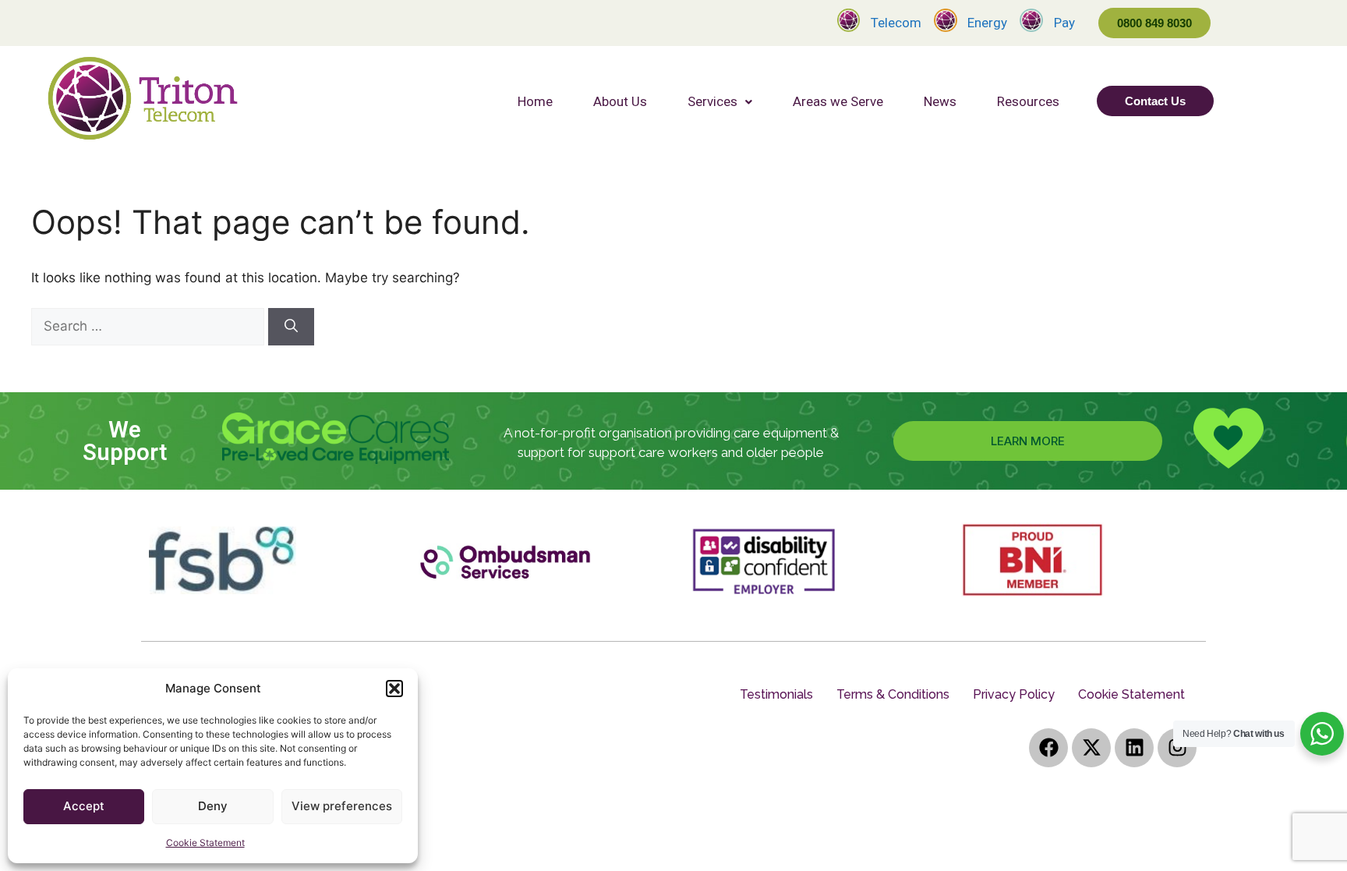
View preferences (342, 805)
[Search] (291, 326)
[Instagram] (1177, 747)
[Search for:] (149, 326)
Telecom (896, 22)
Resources (1028, 101)
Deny (213, 805)
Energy (987, 22)
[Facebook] (1048, 747)
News (940, 101)
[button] (394, 688)
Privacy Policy (1014, 694)
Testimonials (776, 694)
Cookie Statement (205, 842)
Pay (1064, 22)
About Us (620, 101)
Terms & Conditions (892, 694)
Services (712, 101)
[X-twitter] (1091, 747)
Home (535, 101)
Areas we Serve (838, 101)
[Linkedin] (1134, 747)
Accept (83, 805)
